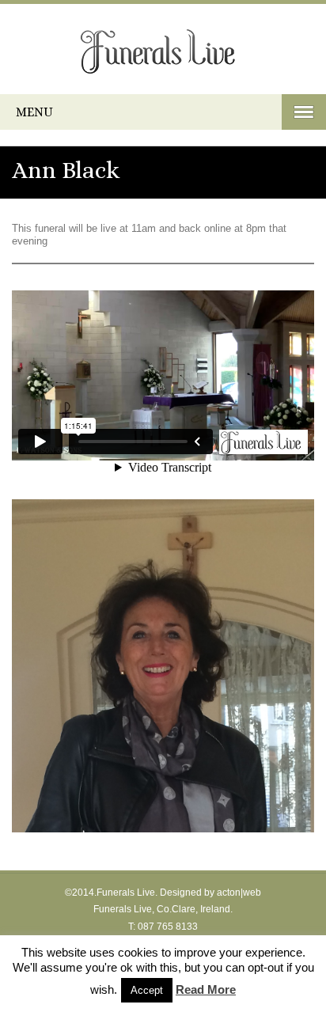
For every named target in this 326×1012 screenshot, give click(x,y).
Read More (206, 989)
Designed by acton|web (210, 892)
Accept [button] (147, 990)
